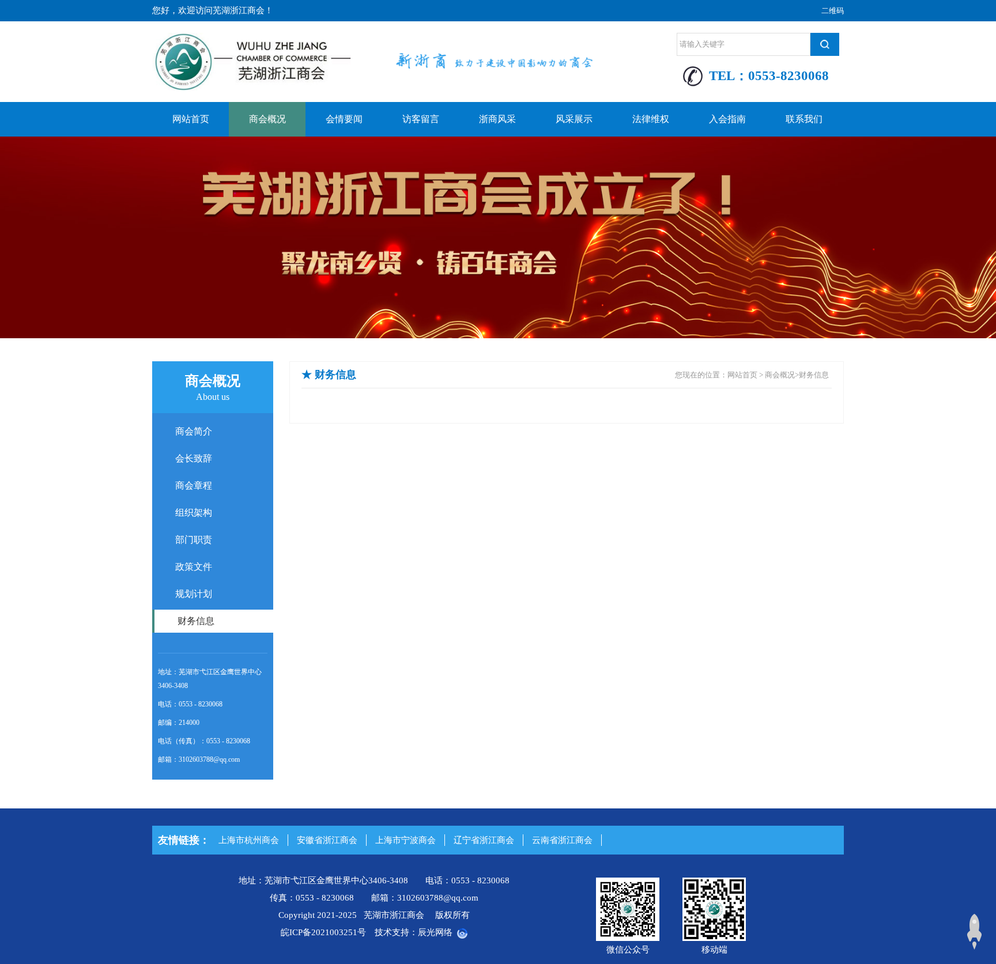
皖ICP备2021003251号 (323, 932)
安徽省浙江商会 (327, 840)
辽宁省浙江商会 (484, 840)
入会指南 (727, 119)
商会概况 (267, 119)
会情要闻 (344, 119)
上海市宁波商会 (405, 840)
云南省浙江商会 (562, 840)
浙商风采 (497, 119)
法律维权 (650, 119)
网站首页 (190, 119)
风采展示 (574, 119)
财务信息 (814, 375)
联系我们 (804, 119)
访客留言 (420, 119)
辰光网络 (435, 932)
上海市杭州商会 (248, 840)
